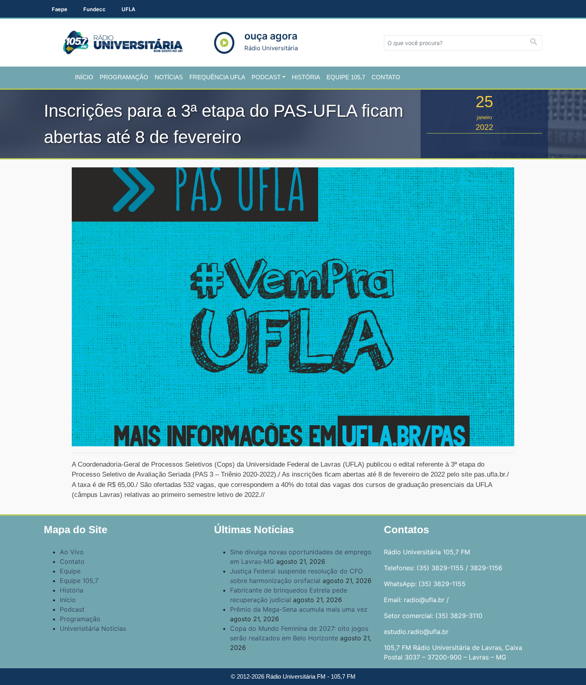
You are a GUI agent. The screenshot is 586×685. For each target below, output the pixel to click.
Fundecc (94, 9)
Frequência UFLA (217, 77)
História (306, 77)
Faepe (59, 9)
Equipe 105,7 (345, 77)
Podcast (266, 77)
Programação (124, 77)
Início (84, 77)
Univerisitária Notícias (93, 628)
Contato (386, 77)
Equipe (70, 571)
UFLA (128, 9)
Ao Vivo (72, 552)
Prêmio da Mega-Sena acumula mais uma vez (299, 609)
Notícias (169, 77)
